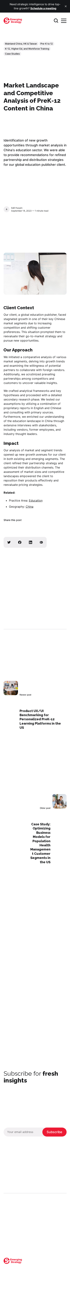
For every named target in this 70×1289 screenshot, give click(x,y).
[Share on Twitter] (9, 542)
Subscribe (54, 1132)
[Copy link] (41, 542)
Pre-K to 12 (46, 43)
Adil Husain (16, 208)
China (29, 506)
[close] (66, 6)
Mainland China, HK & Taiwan (21, 43)
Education (36, 500)
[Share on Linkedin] (30, 542)
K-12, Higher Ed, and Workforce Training (27, 48)
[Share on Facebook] (19, 542)
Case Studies (12, 53)
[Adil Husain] (7, 209)
